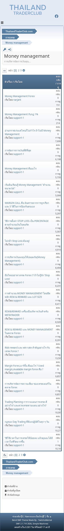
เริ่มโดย (18, 81)
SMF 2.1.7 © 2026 (24, 523)
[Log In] (9, 49)
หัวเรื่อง (8, 81)
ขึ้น (4, 455)
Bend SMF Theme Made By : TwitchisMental (32, 520)
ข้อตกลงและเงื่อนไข (33, 516)
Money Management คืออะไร (20, 168)
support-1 (18, 117)
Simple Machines (40, 523)
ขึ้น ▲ (49, 516)
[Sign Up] (4, 49)
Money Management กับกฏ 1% (21, 114)
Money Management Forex (20, 96)
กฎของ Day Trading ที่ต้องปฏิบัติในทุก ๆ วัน (27, 421)
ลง (4, 70)
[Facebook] (56, 16)
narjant (17, 99)
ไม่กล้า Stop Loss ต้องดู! (17, 240)
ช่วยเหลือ (16, 516)
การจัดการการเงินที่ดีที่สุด (18, 150)
